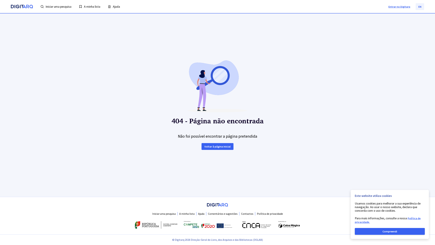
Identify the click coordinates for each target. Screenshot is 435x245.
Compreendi (389, 231)
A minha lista (187, 213)
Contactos (247, 213)
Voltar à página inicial (217, 146)
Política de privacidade (270, 213)
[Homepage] (22, 7)
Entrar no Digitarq (399, 6)
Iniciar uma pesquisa (164, 213)
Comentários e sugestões (223, 213)
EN (419, 6)
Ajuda (201, 213)
